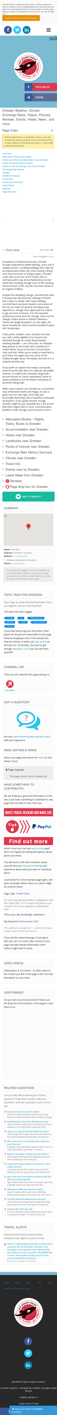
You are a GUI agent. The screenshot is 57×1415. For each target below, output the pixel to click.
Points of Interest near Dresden (18, 163)
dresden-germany (36, 618)
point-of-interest (39, 622)
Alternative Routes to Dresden (17, 156)
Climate (6, 172)
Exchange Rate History (13, 169)
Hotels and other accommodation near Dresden (25, 159)
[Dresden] (22, 207)
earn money (38, 848)
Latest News (8, 185)
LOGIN (17, 1282)
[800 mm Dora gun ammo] (30, 207)
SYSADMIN (13, 1261)
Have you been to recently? (27, 1410)
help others (45, 736)
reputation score (20, 648)
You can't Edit (46, 249)
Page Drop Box (10, 191)
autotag (10, 618)
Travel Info (8, 179)
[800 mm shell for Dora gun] (10, 207)
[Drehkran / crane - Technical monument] (42, 207)
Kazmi (51, 256)
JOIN (29, 1282)
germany (10, 622)
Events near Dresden (13, 182)
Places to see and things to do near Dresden (24, 166)
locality (23, 622)
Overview (7, 153)
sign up (38, 641)
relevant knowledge (32, 865)
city (21, 618)
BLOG (50, 1282)
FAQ (39, 1282)
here (4, 14)
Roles (41, 757)
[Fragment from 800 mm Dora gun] (10, 231)
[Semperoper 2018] (22, 231)
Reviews (7, 188)
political (10, 626)
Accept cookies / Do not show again (21, 18)
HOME (6, 1282)
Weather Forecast (11, 175)
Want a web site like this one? (17, 1288)
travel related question (24, 736)
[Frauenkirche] (30, 231)
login (47, 641)
